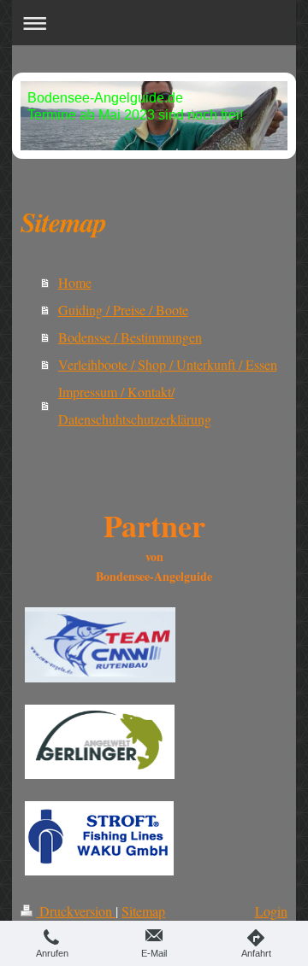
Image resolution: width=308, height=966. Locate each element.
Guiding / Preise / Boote (123, 310)
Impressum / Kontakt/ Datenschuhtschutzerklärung (134, 405)
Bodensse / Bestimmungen (130, 337)
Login (271, 911)
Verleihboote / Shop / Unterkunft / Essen (167, 364)
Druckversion (76, 911)
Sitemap (143, 911)
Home (75, 282)
